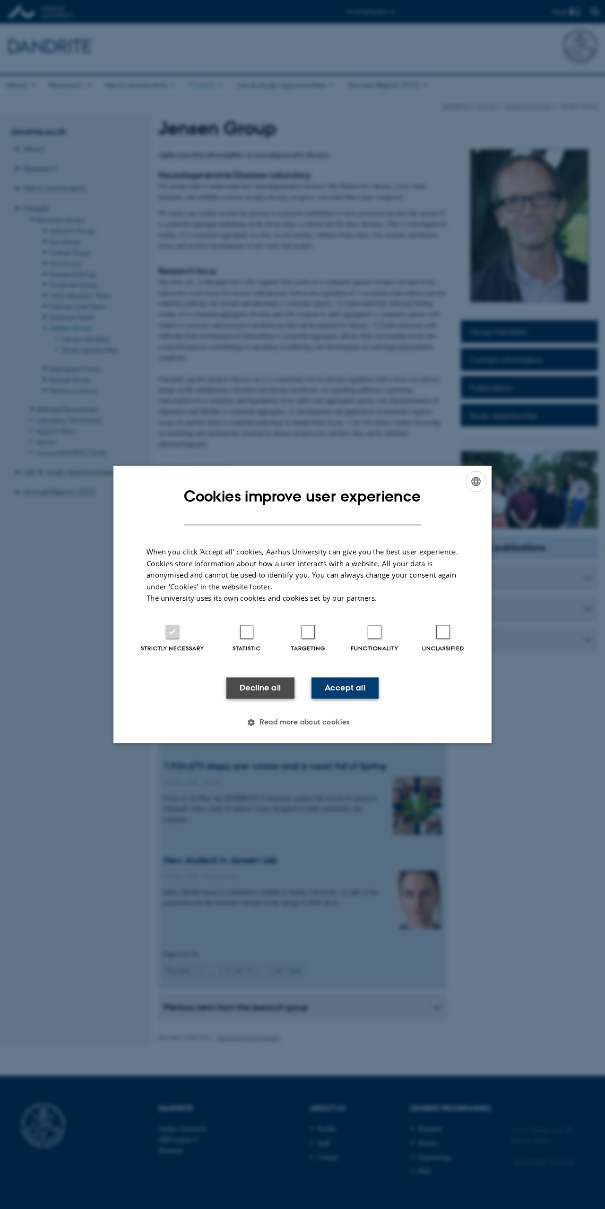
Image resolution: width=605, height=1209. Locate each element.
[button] (302, 722)
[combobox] (476, 481)
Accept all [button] (345, 687)
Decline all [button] (260, 687)
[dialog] (302, 604)
